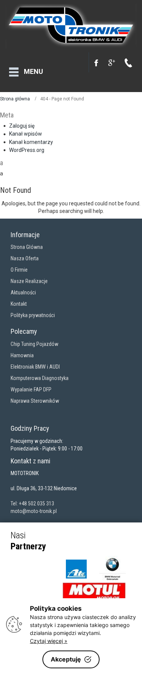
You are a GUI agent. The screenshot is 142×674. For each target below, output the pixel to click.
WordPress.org (26, 150)
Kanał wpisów (25, 134)
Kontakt (19, 304)
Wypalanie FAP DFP (31, 389)
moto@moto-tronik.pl (34, 511)
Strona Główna (27, 247)
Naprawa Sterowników (35, 401)
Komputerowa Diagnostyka (40, 378)
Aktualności (23, 292)
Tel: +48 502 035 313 (32, 503)
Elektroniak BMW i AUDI (35, 367)
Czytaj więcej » (48, 641)
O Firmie (19, 270)
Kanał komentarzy (31, 142)
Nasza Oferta (25, 258)
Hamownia (22, 355)
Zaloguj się (21, 126)
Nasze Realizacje (29, 281)
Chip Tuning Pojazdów (34, 344)
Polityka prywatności (33, 315)
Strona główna (15, 99)
